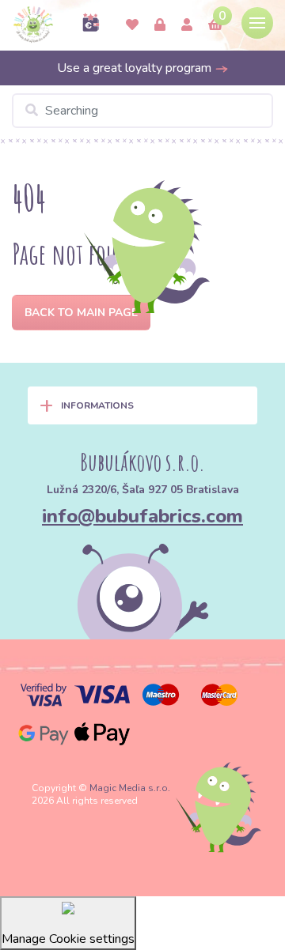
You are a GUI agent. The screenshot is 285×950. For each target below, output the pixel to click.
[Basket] (215, 25)
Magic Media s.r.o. (129, 788)
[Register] (186, 25)
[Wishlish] (132, 25)
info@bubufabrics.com (142, 516)
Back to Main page (81, 312)
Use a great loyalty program (136, 68)
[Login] (159, 25)
